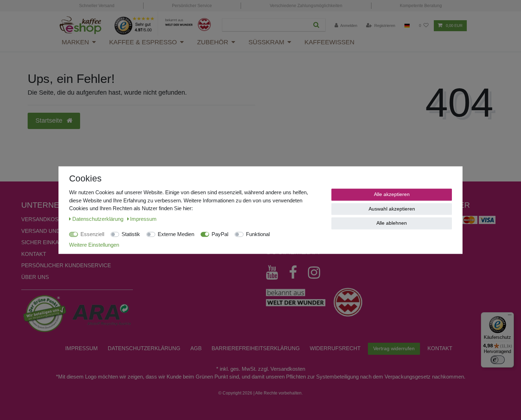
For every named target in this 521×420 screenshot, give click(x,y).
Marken (75, 42)
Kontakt (33, 254)
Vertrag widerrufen (394, 348)
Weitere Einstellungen (94, 244)
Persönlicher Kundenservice (66, 265)
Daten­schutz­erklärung (144, 348)
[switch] (498, 359)
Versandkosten (45, 219)
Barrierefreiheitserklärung (256, 348)
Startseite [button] (49, 120)
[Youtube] (275, 272)
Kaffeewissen (329, 42)
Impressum (81, 348)
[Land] (407, 25)
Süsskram (266, 42)
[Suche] (316, 25)
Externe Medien (176, 234)
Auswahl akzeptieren (392, 208)
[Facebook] (296, 272)
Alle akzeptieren (392, 194)
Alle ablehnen (391, 223)
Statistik (131, 234)
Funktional (258, 234)
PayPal (220, 234)
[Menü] (509, 316)
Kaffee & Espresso (143, 42)
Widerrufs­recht (335, 348)
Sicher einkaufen (47, 242)
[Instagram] (317, 272)
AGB (196, 348)
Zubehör (212, 42)
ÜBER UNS (35, 277)
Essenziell (92, 234)
